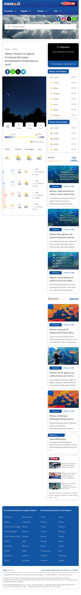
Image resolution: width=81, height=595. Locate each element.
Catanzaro (62, 555)
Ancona (43, 536)
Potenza (43, 555)
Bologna (61, 531)
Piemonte (8, 517)
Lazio (24, 541)
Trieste (43, 531)
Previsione (55, 325)
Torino (43, 517)
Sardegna (26, 560)
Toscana (25, 536)
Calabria (25, 555)
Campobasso (45, 551)
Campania (8, 546)
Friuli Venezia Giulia (12, 536)
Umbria (7, 541)
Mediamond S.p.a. (20, 585)
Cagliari (61, 560)
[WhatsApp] (74, 19)
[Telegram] (23, 71)
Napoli (43, 546)
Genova (43, 522)
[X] (69, 19)
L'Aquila (61, 546)
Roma (60, 541)
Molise (7, 551)
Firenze (61, 536)
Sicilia (6, 560)
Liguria (7, 522)
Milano (61, 522)
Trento (43, 526)
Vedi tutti (74, 298)
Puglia (24, 551)
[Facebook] (58, 19)
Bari (60, 551)
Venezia (61, 526)
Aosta (60, 517)
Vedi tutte (73, 158)
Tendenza (55, 186)
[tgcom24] (68, 3)
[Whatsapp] (12, 71)
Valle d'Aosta (27, 517)
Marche (25, 531)
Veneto (25, 526)
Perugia (43, 541)
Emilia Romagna (10, 531)
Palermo (43, 560)
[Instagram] (64, 19)
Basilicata (8, 555)
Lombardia (26, 522)
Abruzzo (25, 546)
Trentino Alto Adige (12, 526)
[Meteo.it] (12, 4)
